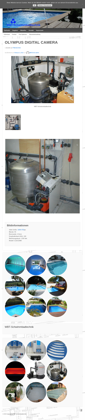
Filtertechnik (17, 48)
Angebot (15, 30)
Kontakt (31, 30)
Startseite (7, 30)
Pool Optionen (23, 34)
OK (35, 5)
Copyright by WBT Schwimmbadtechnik (16, 414)
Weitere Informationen (44, 5)
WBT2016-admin (34, 52)
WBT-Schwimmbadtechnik (19, 326)
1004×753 (21, 230)
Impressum (39, 30)
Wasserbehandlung (34, 34)
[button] (13, 122)
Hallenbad (7, 34)
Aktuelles (23, 30)
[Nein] (82, 4)
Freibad (14, 34)
